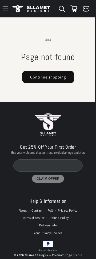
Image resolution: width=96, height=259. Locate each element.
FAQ (49, 215)
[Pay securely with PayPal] (47, 248)
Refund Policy (57, 222)
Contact (35, 215)
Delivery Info (46, 229)
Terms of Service (32, 222)
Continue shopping (47, 77)
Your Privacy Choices (47, 237)
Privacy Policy (66, 215)
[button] (59, 9)
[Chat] (83, 9)
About (21, 215)
